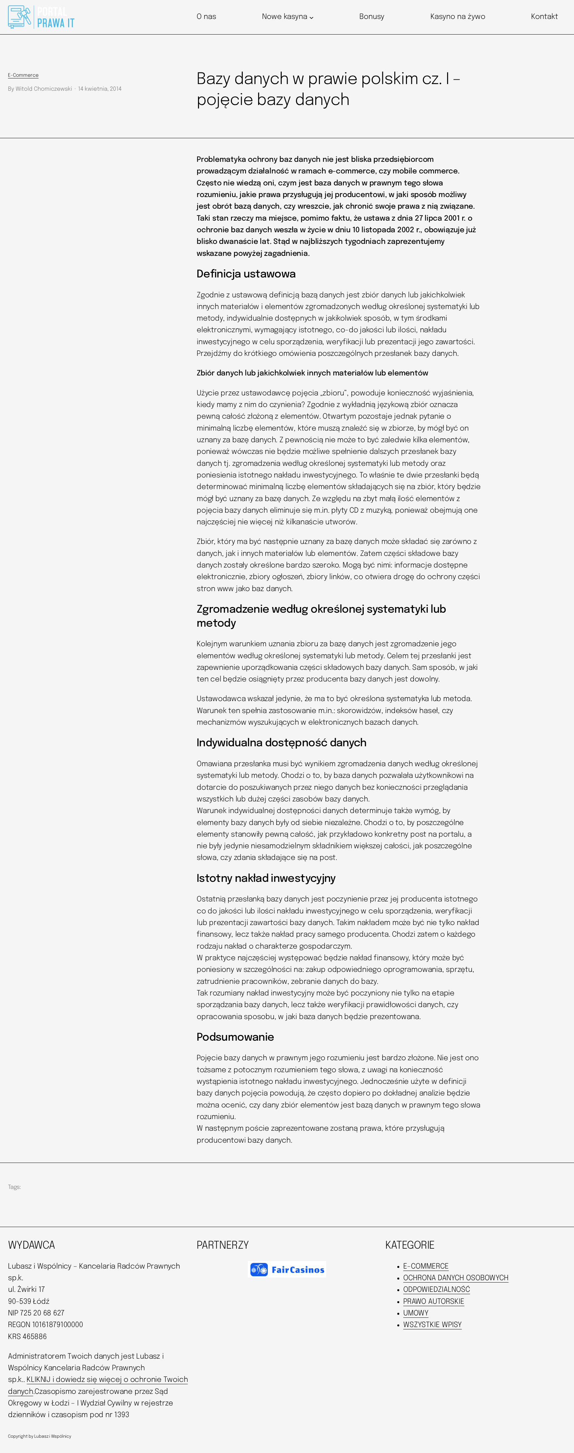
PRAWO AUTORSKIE (433, 1301)
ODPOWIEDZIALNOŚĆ (436, 1290)
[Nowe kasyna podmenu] (311, 17)
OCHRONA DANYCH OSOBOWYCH (456, 1278)
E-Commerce (23, 75)
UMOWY (416, 1313)
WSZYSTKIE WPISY (432, 1325)
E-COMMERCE (426, 1266)
